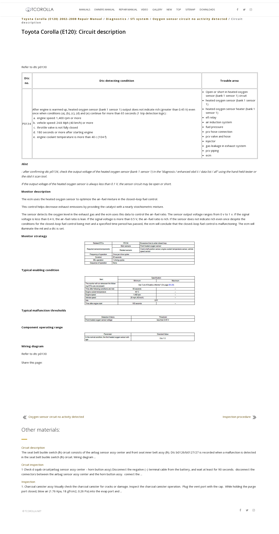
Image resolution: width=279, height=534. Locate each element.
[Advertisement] (139, 50)
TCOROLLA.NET (33, 511)
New (169, 9)
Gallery (157, 9)
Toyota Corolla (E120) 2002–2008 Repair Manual (61, 19)
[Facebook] (238, 9)
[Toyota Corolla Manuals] (41, 9)
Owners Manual (104, 9)
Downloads (207, 9)
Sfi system (139, 19)
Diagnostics (116, 19)
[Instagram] (251, 9)
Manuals (84, 9)
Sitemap (190, 9)
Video (144, 9)
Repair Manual (128, 9)
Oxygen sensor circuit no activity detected (190, 19)
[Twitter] (244, 9)
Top (178, 9)
